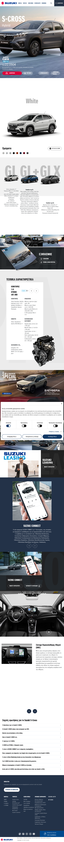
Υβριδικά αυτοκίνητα (29, 807)
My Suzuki (14, 810)
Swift (5, 799)
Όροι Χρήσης (19, 838)
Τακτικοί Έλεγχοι (39, 824)
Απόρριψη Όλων (11, 436)
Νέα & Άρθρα (27, 801)
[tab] (32, 725)
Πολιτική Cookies (27, 838)
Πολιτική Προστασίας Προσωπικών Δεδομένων (41, 838)
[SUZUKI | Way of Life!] (9, 3)
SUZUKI (25, 799)
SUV (25, 811)
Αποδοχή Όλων (52, 436)
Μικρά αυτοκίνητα (28, 809)
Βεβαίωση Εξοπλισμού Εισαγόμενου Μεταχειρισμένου (40, 806)
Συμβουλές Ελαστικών (40, 822)
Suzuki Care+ (15, 799)
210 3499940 (51, 835)
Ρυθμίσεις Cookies (54, 431)
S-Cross (6, 803)
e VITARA (6, 805)
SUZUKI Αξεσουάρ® (17, 805)
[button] (20, 3)
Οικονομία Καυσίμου (40, 820)
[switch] (24, 426)
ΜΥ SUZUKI (50, 800)
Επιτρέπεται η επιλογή (32, 436)
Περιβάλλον (26, 805)
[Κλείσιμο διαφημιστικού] (61, 403)
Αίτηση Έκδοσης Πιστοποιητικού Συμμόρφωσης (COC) (40, 801)
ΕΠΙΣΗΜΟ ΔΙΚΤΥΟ (52, 797)
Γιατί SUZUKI (27, 803)
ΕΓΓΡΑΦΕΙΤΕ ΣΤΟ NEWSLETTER (11, 790)
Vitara (5, 801)
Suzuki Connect (16, 812)
